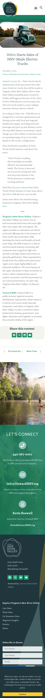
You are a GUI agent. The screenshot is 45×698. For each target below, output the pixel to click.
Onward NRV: (9, 293)
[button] (36, 8)
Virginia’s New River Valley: (17, 217)
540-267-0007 (22, 454)
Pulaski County (35, 74)
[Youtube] (26, 577)
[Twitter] (20, 577)
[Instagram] (15, 577)
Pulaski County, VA (11, 81)
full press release (20, 188)
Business (25, 74)
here (4, 206)
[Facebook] (10, 577)
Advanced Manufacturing (12, 74)
